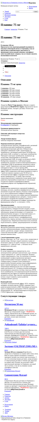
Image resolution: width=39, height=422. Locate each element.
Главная (7, 29)
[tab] (21, 76)
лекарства (14, 29)
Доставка (8, 16)
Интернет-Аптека (10, 15)
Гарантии (8, 13)
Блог (6, 20)
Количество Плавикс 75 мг (9, 59)
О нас (6, 18)
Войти (31, 8)
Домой (7, 11)
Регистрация (33, 6)
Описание (8, 76)
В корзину (4, 61)
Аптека (7, 398)
